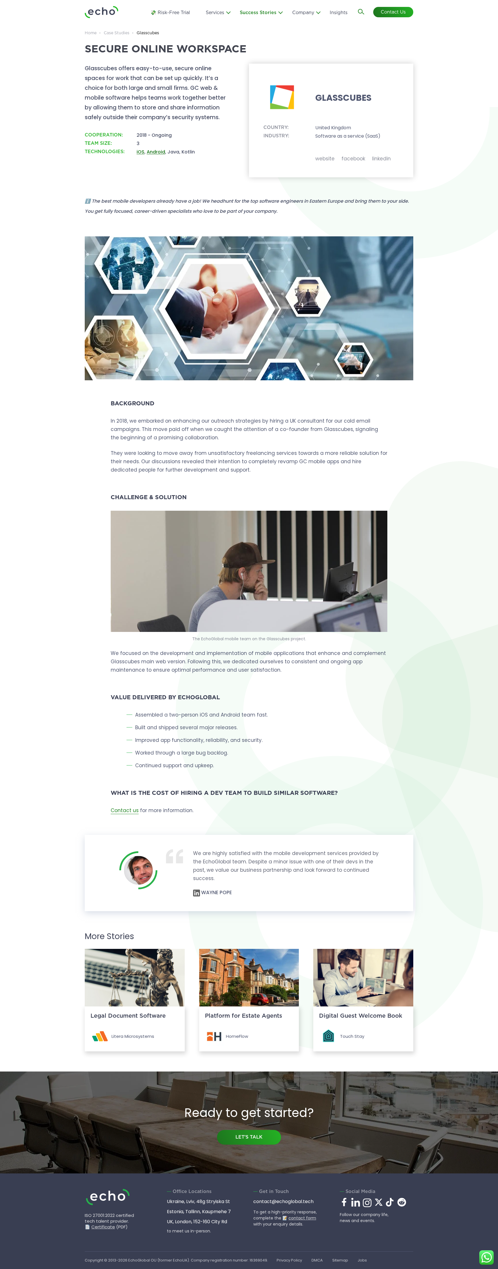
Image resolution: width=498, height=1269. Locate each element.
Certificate (103, 1227)
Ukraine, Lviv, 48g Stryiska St (198, 1201)
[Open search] (361, 12)
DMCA (317, 1260)
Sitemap (340, 1260)
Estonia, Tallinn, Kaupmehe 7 (199, 1211)
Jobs (362, 1260)
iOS (140, 152)
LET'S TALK (249, 1137)
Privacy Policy (289, 1260)
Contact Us (393, 12)
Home (91, 33)
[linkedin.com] (355, 1206)
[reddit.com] (401, 1205)
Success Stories (258, 13)
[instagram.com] (367, 1206)
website (325, 158)
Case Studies (116, 33)
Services (215, 13)
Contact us (125, 810)
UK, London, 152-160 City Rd (197, 1221)
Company (303, 13)
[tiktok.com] (390, 1205)
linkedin (381, 158)
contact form (302, 1218)
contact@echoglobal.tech (283, 1201)
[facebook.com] (344, 1202)
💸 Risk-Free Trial (170, 13)
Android (156, 152)
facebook (353, 158)
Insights (339, 13)
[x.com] (378, 1205)
